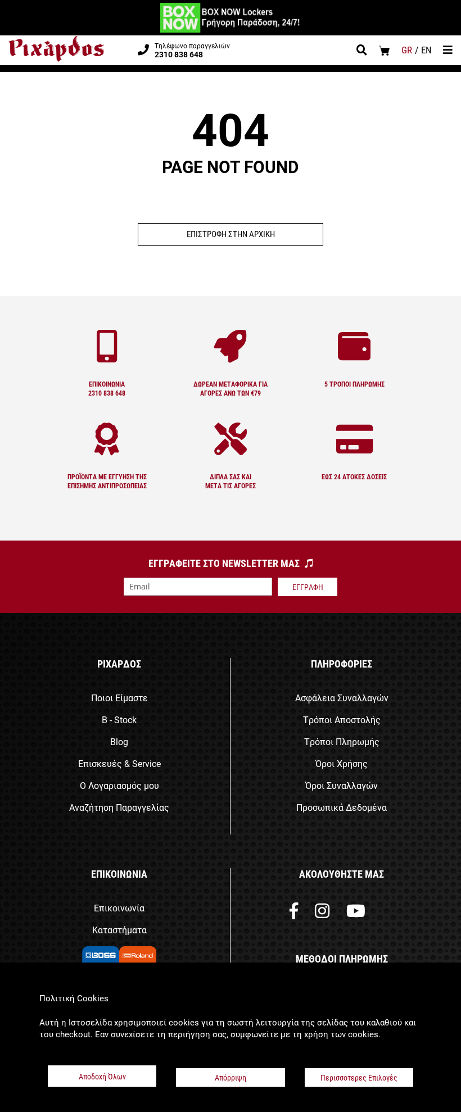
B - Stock (119, 719)
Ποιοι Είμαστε (119, 697)
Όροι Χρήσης (341, 763)
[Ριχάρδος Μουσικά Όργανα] (56, 48)
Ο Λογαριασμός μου (119, 785)
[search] (361, 51)
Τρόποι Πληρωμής (341, 741)
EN (426, 49)
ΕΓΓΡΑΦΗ (307, 587)
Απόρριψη (230, 1077)
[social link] (294, 913)
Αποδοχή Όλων (102, 1076)
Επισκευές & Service (119, 763)
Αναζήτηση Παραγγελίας (119, 807)
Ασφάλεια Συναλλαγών (341, 697)
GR (406, 49)
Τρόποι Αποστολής (342, 719)
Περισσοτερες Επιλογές (358, 1077)
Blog (119, 741)
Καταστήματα (119, 930)
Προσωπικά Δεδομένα (341, 807)
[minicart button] (384, 50)
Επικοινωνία (119, 908)
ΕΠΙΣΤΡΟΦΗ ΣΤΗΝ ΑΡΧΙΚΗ (231, 233)
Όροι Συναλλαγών (341, 785)
